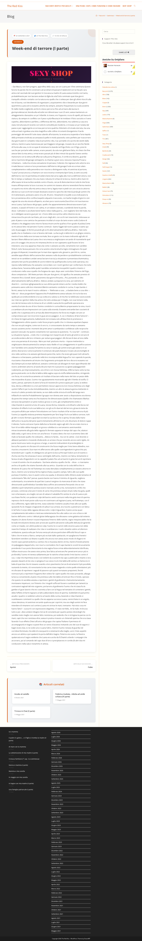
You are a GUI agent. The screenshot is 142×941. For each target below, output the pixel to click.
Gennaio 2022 (56, 897)
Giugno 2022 (56, 876)
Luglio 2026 (55, 737)
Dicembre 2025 (57, 766)
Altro (104, 95)
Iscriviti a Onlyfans (114, 72)
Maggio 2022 (56, 880)
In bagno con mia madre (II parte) (21, 783)
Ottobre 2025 (56, 775)
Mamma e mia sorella (17, 771)
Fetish (104, 171)
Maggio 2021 (56, 931)
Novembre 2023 (57, 804)
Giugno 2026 (56, 741)
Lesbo (104, 115)
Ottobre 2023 (56, 808)
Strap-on (105, 199)
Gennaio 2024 (56, 796)
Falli (103, 163)
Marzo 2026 (55, 754)
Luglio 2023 (55, 821)
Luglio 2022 (55, 872)
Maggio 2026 (56, 745)
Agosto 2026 (55, 732)
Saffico (104, 131)
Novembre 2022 (57, 855)
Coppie (104, 103)
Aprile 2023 (55, 834)
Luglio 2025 (55, 787)
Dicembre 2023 (57, 800)
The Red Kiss (15, 6)
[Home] (96, 16)
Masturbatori (106, 183)
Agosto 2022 (55, 867)
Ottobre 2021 (56, 910)
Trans (104, 135)
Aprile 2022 (55, 884)
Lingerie (105, 179)
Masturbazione (107, 119)
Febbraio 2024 (56, 791)
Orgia (104, 123)
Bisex (104, 98)
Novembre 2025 (57, 770)
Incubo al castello (21, 694)
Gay (103, 111)
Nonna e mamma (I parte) (18, 765)
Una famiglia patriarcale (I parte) (21, 789)
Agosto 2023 (55, 817)
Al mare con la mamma (17, 747)
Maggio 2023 (56, 829)
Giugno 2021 (56, 927)
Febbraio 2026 (56, 758)
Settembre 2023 (57, 813)
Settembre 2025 (57, 779)
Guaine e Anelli (107, 175)
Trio (103, 139)
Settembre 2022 (57, 863)
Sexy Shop (105, 144)
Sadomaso (18, 42)
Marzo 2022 (55, 889)
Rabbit (104, 187)
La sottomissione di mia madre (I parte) (23, 753)
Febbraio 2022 (56, 893)
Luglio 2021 (55, 922)
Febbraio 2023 (56, 842)
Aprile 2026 (55, 749)
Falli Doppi (105, 167)
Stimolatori (106, 195)
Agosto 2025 (55, 783)
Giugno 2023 (56, 825)
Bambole (105, 151)
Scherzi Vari (106, 191)
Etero (104, 107)
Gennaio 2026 (56, 762)
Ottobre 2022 (56, 859)
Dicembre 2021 (57, 901)
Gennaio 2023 (56, 846)
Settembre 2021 (57, 914)
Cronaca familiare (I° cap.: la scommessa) (24, 759)
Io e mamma (13, 732)
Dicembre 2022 (57, 851)
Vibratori (105, 203)
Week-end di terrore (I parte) (125, 16)
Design (104, 159)
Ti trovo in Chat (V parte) (24, 711)
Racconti (105, 91)
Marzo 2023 (55, 838)
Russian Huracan (114, 65)
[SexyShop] (51, 74)
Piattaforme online (108, 87)
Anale (104, 147)
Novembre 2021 (57, 906)
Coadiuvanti (106, 155)
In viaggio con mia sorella (18, 777)
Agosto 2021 (55, 918)
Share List (123, 52)
